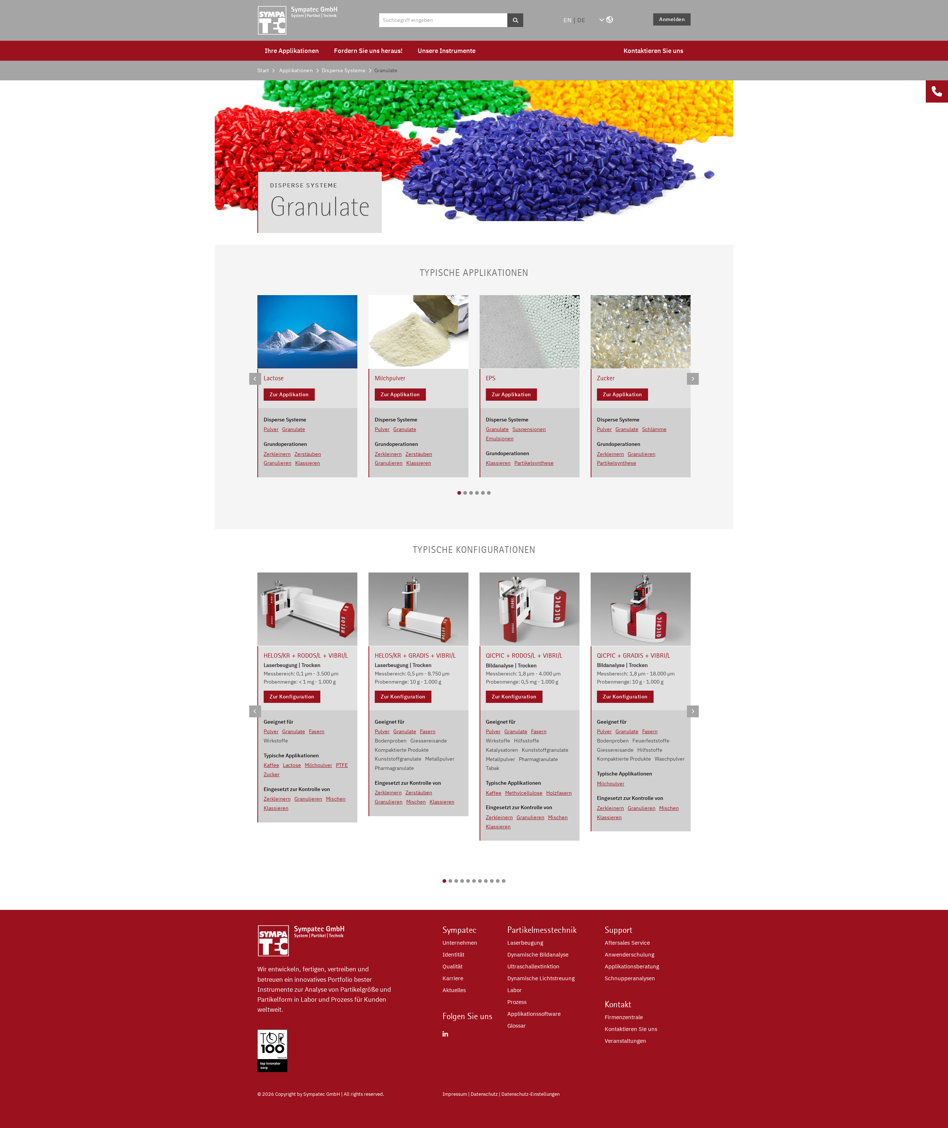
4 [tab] (477, 493)
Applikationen (296, 70)
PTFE (342, 765)
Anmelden (672, 19)
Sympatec (460, 930)
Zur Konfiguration (292, 696)
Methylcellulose (524, 793)
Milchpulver (318, 765)
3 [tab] (471, 493)
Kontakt (618, 1004)
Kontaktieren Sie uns (653, 51)
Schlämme (654, 429)
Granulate (293, 429)
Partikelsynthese (534, 463)
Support (618, 930)
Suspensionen (529, 429)
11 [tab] (503, 881)
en (568, 20)
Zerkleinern (277, 454)
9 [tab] (492, 881)
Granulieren (277, 463)
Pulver (271, 429)
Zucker (272, 774)
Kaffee (271, 765)
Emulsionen (500, 438)
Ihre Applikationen (292, 51)
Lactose (292, 765)
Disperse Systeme (343, 70)
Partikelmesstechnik (542, 930)
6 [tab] (489, 493)
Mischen (336, 798)
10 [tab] (498, 881)
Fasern (316, 731)
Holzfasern (559, 793)
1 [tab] (459, 493)
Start (263, 70)
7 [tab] (480, 881)
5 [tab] (483, 493)
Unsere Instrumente (446, 51)
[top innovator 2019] (272, 1070)
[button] (606, 20)
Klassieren (307, 463)
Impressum (455, 1094)
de (581, 20)
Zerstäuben (307, 454)
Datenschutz (484, 1094)
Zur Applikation (289, 394)
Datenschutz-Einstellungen (530, 1094)
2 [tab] (465, 493)
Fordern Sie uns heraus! (368, 51)
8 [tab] (486, 881)
